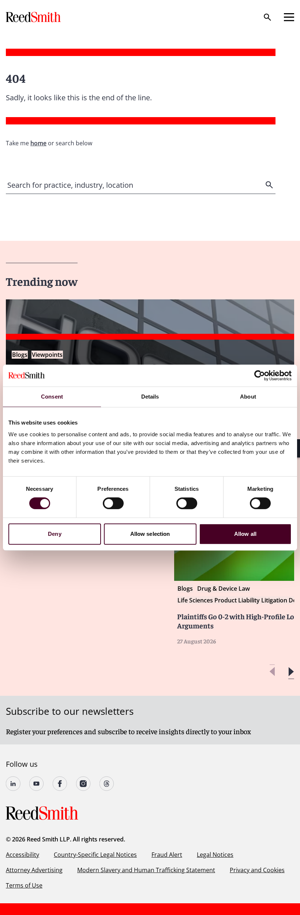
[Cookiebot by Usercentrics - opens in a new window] (260, 375)
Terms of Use (24, 885)
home (38, 143)
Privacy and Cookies (257, 870)
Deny (54, 534)
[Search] (267, 17)
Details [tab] (150, 396)
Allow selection (150, 534)
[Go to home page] (34, 17)
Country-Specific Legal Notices (95, 855)
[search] (270, 185)
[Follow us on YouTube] (36, 783)
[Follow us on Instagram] (83, 783)
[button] (291, 671)
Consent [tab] (52, 396)
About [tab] (248, 396)
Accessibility (22, 855)
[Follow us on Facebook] (60, 783)
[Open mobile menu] (289, 17)
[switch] (113, 503)
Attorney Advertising (34, 870)
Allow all (245, 534)
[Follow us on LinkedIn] (13, 783)
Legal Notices (215, 855)
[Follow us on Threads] (107, 783)
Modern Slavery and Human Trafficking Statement (146, 870)
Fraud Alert (166, 855)
